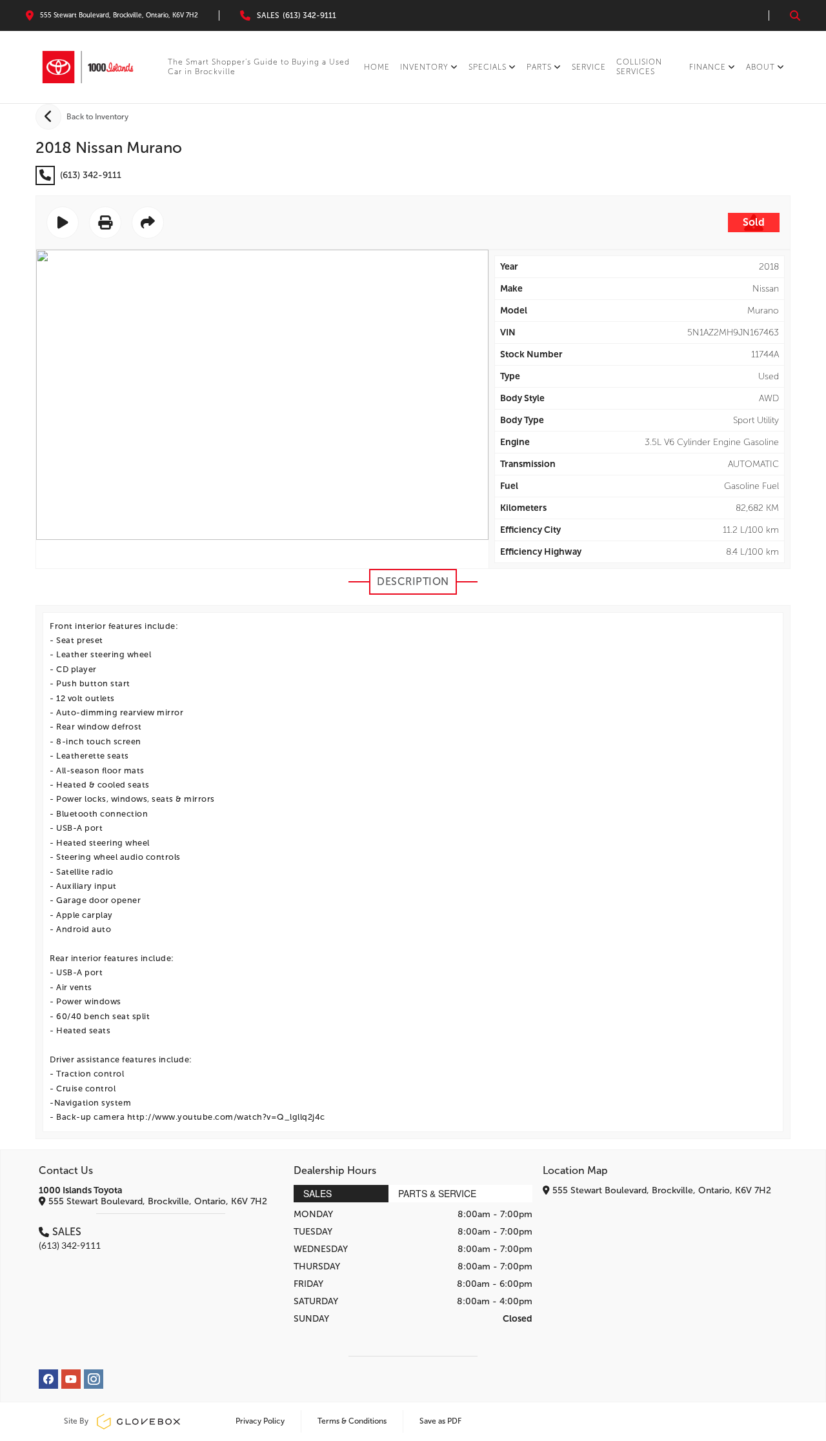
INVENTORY (424, 67)
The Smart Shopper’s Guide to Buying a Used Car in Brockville (259, 66)
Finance (707, 67)
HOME (377, 67)
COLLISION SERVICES (639, 66)
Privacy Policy (260, 1421)
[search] (795, 15)
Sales (317, 1193)
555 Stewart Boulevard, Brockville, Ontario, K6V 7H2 (156, 1201)
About (760, 67)
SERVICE (589, 67)
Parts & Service (437, 1193)
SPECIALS (487, 67)
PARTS (539, 67)
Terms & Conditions (352, 1421)
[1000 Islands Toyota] (87, 67)
